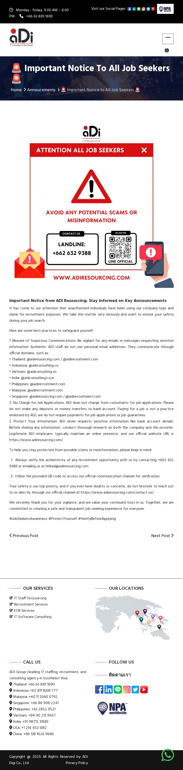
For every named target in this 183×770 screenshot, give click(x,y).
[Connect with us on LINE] (139, 9)
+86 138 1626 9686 (38, 734)
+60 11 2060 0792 (43, 697)
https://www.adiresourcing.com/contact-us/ (117, 493)
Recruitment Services (31, 604)
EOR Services (24, 611)
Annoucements (41, 90)
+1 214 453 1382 (34, 728)
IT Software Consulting (32, 617)
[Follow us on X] (149, 9)
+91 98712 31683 (35, 722)
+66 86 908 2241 (45, 703)
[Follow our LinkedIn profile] (134, 9)
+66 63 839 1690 (39, 16)
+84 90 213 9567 (42, 715)
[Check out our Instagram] (144, 9)
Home (16, 90)
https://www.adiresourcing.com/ (36, 440)
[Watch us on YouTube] (153, 9)
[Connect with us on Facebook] (129, 9)
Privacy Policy (77, 763)
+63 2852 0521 (43, 709)
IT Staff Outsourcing (30, 598)
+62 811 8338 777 (44, 691)
